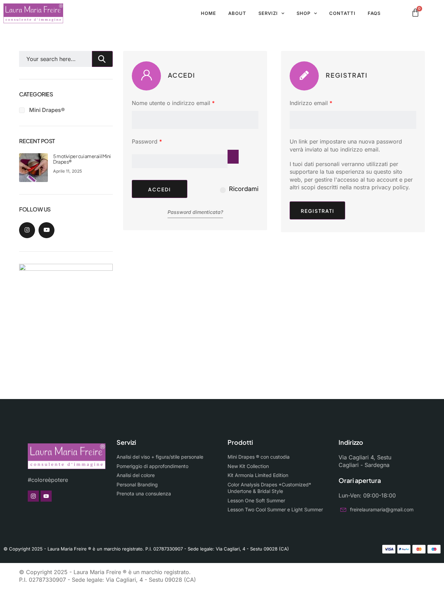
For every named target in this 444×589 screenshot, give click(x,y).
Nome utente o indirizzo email (185, 102)
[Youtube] (46, 496)
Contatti (342, 13)
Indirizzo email (323, 102)
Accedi (159, 189)
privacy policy (390, 187)
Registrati (317, 211)
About (237, 13)
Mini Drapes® (47, 109)
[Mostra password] (233, 157)
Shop (303, 13)
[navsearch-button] (403, 13)
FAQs (374, 13)
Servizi (268, 13)
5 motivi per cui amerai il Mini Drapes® (82, 159)
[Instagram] (33, 496)
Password (158, 141)
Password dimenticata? (195, 212)
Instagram (27, 230)
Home (208, 13)
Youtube (46, 230)
